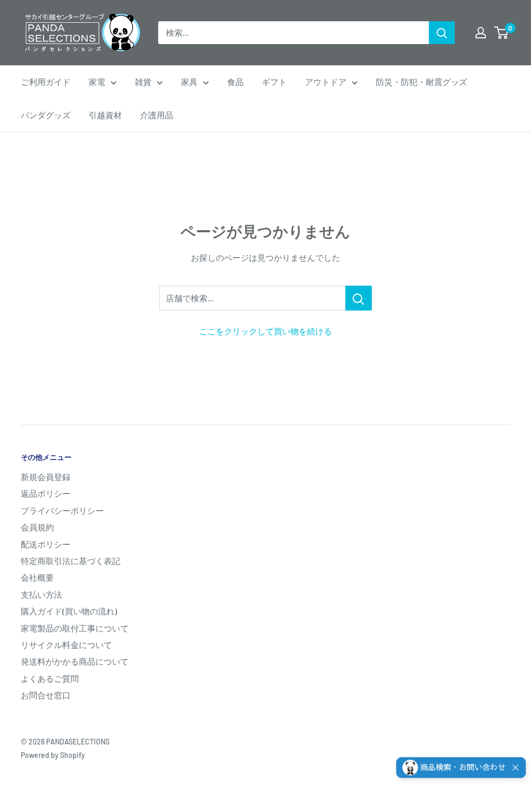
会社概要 (37, 577)
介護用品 (156, 115)
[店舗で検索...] (358, 298)
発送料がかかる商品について (75, 661)
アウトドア (325, 82)
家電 (97, 82)
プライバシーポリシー (62, 510)
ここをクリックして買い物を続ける (265, 331)
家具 (189, 82)
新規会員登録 (46, 477)
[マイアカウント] (481, 32)
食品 (235, 82)
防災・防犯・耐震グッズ (421, 82)
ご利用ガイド (46, 82)
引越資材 (105, 115)
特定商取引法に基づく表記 (70, 561)
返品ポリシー (46, 493)
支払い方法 (41, 594)
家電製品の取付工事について (75, 628)
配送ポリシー (46, 544)
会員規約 (37, 527)
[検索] (442, 32)
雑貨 (143, 82)
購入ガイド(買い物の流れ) (69, 611)
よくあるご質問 (50, 678)
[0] (501, 32)
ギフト (274, 82)
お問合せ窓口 (46, 695)
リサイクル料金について (66, 645)
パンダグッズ (46, 115)
